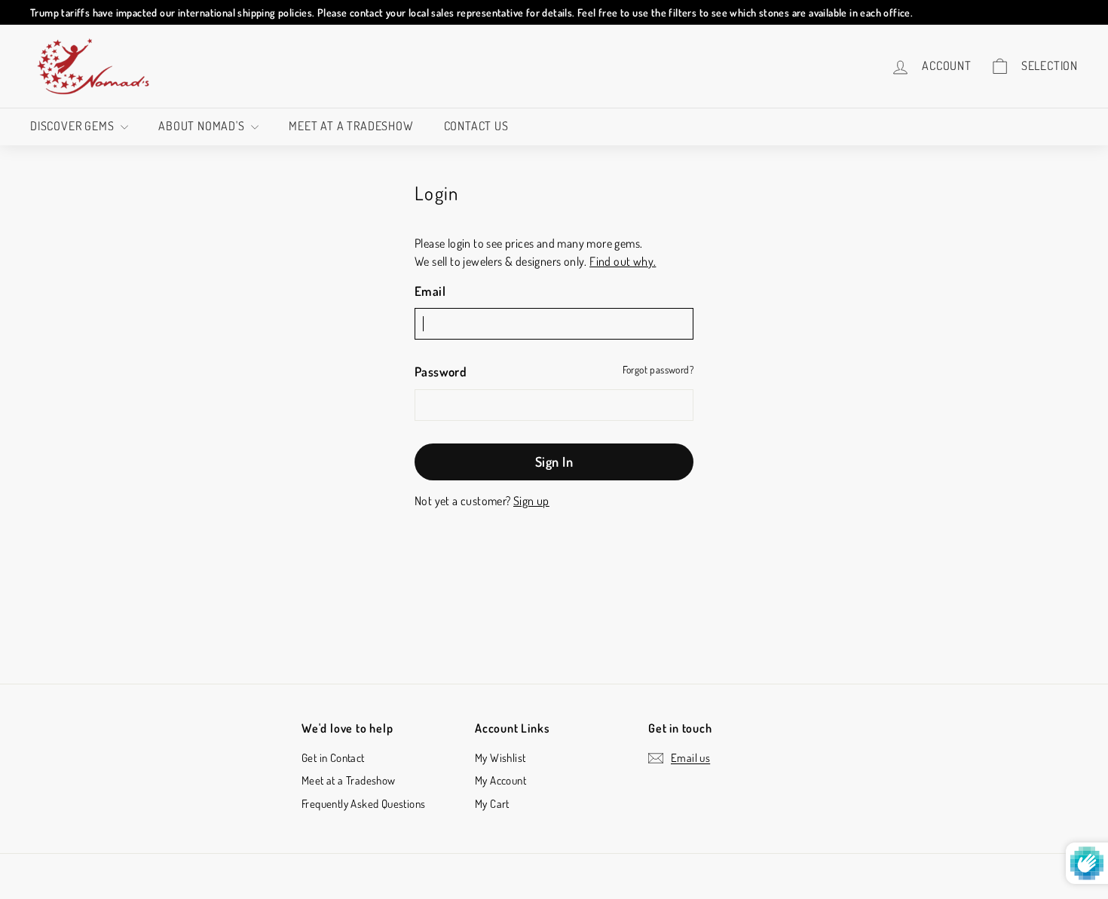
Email (430, 291)
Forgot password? (658, 369)
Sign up (531, 500)
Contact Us (476, 125)
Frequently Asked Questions (363, 804)
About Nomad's (202, 125)
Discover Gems (73, 125)
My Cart (492, 804)
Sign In (554, 461)
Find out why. (622, 261)
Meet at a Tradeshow (351, 125)
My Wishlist (500, 758)
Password (441, 371)
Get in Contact (333, 758)
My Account (500, 780)
